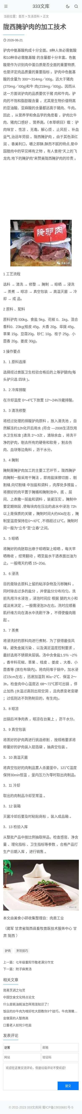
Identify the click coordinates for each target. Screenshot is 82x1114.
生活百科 (34, 16)
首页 (21, 16)
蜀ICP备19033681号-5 (57, 1107)
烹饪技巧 (22, 950)
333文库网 (34, 1107)
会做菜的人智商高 (15, 1018)
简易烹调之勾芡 (14, 990)
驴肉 (8, 950)
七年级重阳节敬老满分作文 (35, 962)
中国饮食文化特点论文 (19, 997)
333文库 (41, 6)
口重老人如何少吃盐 (17, 1025)
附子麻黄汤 (24, 969)
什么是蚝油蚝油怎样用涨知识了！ (26, 1004)
